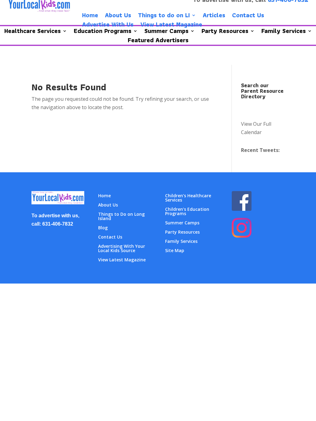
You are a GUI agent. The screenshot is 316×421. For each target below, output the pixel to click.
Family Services (181, 241)
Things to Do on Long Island (121, 216)
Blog (103, 228)
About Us (118, 16)
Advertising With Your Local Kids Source (121, 248)
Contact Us (248, 16)
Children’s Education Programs (187, 211)
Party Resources (182, 232)
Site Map (174, 250)
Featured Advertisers (158, 41)
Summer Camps (182, 223)
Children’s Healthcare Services (188, 198)
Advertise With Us (108, 25)
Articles (214, 16)
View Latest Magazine (171, 25)
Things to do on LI (164, 16)
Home (90, 16)
